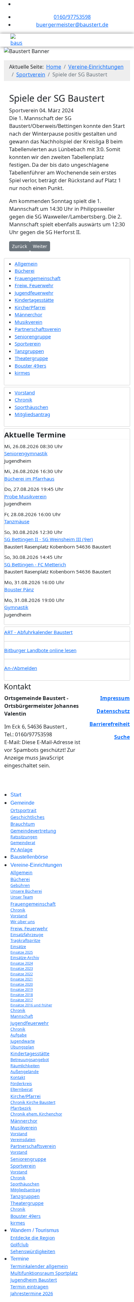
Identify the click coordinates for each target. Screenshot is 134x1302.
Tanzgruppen (29, 351)
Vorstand (25, 392)
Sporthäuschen (31, 407)
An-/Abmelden (20, 668)
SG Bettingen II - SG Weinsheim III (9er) (48, 539)
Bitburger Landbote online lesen (40, 650)
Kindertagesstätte (34, 300)
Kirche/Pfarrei (30, 307)
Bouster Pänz (19, 589)
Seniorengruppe (33, 336)
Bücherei (24, 270)
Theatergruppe (31, 358)
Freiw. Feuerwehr (34, 285)
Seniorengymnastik (25, 453)
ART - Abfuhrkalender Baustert (38, 632)
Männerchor (28, 314)
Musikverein (28, 322)
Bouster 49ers (30, 365)
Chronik (23, 399)
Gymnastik (16, 607)
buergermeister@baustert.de (72, 24)
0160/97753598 (72, 16)
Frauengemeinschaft (37, 278)
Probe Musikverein (25, 496)
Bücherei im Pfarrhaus (29, 478)
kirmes (22, 372)
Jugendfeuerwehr (34, 292)
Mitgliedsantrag (32, 414)
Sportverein (28, 343)
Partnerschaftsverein (38, 329)
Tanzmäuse (16, 521)
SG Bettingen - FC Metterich (35, 564)
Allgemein (26, 263)
